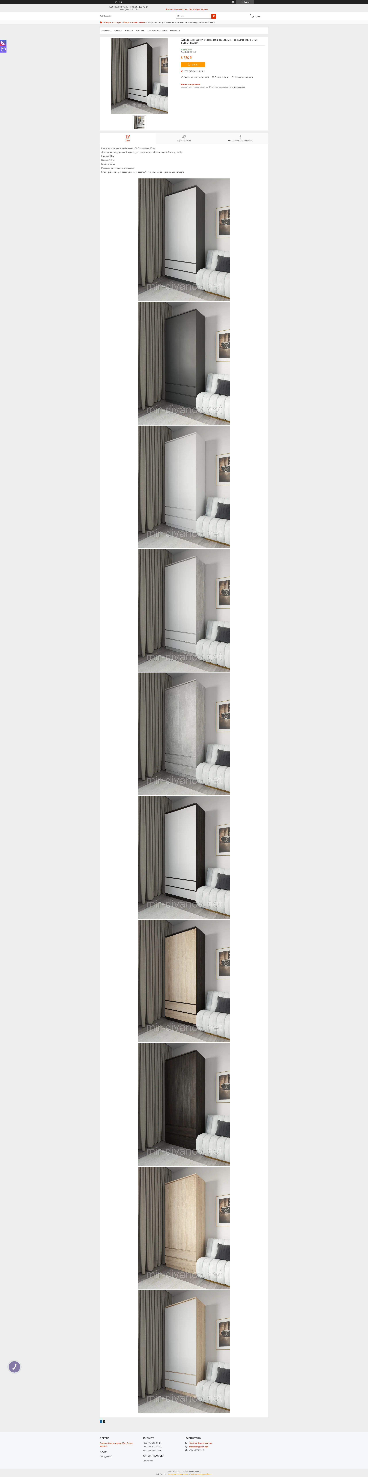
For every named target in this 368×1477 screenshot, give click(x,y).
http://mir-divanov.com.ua (200, 1443)
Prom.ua (197, 1472)
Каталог (118, 31)
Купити (195, 65)
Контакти (175, 31)
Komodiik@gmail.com (199, 1447)
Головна (106, 31)
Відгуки (129, 31)
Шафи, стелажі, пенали (134, 22)
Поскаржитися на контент (178, 1474)
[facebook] (101, 1422)
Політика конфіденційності (201, 1474)
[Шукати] (213, 16)
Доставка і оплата (157, 31)
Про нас (140, 31)
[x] (104, 1422)
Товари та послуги (112, 22)
